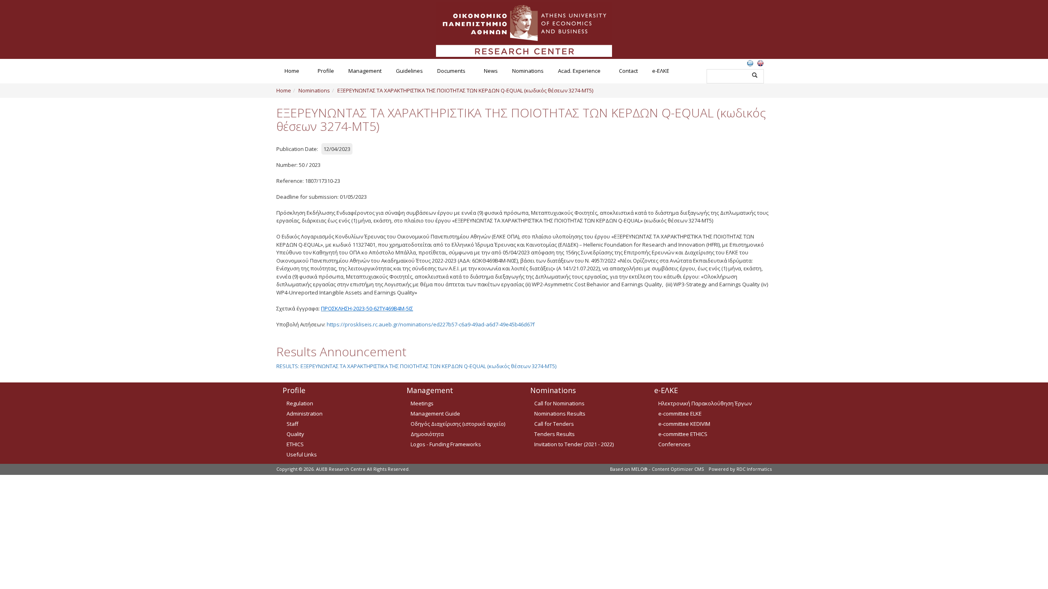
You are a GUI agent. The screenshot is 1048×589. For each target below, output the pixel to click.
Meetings (422, 403)
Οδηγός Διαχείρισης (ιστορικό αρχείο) (458, 423)
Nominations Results (559, 413)
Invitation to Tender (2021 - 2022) (574, 444)
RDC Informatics (754, 469)
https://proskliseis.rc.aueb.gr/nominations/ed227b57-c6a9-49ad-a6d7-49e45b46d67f (431, 324)
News (491, 70)
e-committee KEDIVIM (684, 423)
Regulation (300, 403)
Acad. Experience (579, 70)
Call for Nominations (559, 403)
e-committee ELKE (680, 413)
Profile (326, 70)
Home (292, 70)
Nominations (528, 70)
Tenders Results (554, 434)
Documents (451, 70)
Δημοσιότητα (427, 434)
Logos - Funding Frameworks (446, 444)
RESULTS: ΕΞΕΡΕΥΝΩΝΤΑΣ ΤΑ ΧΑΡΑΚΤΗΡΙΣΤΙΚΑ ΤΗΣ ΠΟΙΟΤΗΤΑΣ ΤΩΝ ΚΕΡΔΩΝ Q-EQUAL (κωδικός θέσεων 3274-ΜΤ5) (416, 366)
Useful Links (302, 454)
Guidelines (409, 70)
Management (365, 70)
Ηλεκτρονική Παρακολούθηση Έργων (705, 403)
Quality (295, 434)
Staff (292, 423)
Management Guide (435, 413)
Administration (305, 413)
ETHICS (295, 444)
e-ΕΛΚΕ (660, 70)
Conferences (674, 444)
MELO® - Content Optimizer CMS (667, 469)
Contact (628, 70)
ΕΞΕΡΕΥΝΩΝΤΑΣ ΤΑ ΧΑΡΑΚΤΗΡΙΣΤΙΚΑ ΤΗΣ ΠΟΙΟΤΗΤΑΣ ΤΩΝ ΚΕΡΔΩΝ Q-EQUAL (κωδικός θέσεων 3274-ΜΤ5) (465, 90)
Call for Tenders (554, 423)
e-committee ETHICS (682, 434)
